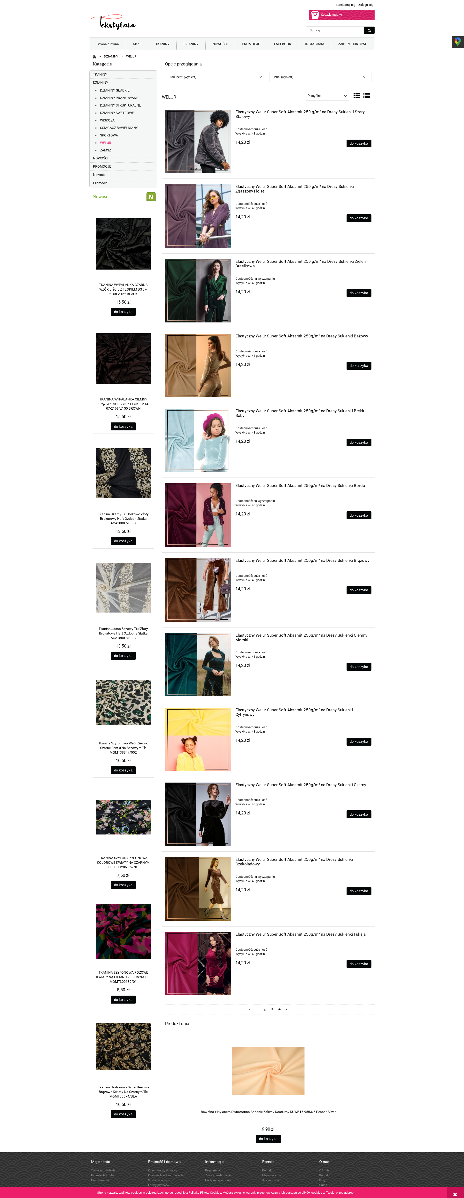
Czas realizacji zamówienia (166, 1175)
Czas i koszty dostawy (162, 1170)
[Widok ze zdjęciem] (357, 96)
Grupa (323, 1185)
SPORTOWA (109, 135)
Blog (322, 1180)
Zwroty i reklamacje (218, 1175)
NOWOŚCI (100, 158)
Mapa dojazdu (271, 1175)
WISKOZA (107, 120)
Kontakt (267, 1170)
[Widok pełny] (366, 96)
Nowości (99, 175)
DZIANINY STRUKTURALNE (120, 105)
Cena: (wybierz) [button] (283, 77)
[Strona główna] (113, 22)
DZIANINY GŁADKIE (115, 90)
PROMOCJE (102, 166)
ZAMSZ (105, 150)
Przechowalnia (100, 1180)
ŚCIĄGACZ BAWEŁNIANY (119, 128)
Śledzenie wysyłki (159, 1180)
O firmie (324, 1170)
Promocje (100, 183)
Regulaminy (213, 1170)
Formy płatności (158, 1185)
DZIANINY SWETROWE (117, 113)
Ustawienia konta (102, 1175)
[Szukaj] (369, 30)
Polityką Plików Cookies (204, 1192)
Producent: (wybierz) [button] (182, 77)
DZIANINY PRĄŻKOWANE (119, 98)
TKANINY (100, 74)
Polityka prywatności (218, 1180)
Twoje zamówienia (103, 1170)
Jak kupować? (271, 1180)
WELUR (105, 143)
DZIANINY (100, 83)
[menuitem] (108, 44)
